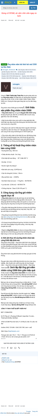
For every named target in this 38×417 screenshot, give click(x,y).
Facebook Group (10, 362)
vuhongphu (5, 69)
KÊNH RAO (3, 413)
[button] (2, 2)
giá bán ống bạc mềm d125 (9, 72)
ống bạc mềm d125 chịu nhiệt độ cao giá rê (13, 74)
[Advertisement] (19, 42)
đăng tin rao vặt (7, 360)
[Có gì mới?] (14, 2)
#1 (36, 338)
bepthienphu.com (14, 331)
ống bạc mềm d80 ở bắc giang (10, 78)
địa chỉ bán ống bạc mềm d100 (27, 78)
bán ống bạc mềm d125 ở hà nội (27, 69)
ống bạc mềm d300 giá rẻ (29, 76)
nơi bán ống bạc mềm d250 (25, 72)
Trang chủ (35, 411)
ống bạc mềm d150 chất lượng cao (11, 76)
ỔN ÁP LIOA (5, 358)
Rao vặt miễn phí (19, 413)
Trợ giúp (28, 411)
